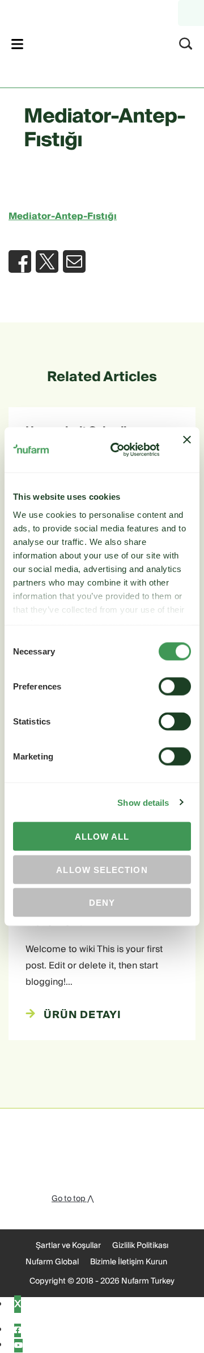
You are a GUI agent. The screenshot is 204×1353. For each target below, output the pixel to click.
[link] (87, 42)
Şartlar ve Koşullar (68, 1245)
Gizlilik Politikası (140, 1245)
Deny (102, 902)
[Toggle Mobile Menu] (17, 44)
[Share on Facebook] (19, 261)
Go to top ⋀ (73, 1199)
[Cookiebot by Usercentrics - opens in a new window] (117, 450)
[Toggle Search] (186, 44)
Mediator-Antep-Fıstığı (62, 216)
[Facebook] (17, 1330)
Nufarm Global (52, 1262)
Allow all (102, 836)
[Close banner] (187, 450)
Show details (143, 802)
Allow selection (101, 869)
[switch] (175, 687)
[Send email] (74, 261)
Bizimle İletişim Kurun (128, 1262)
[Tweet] (47, 261)
